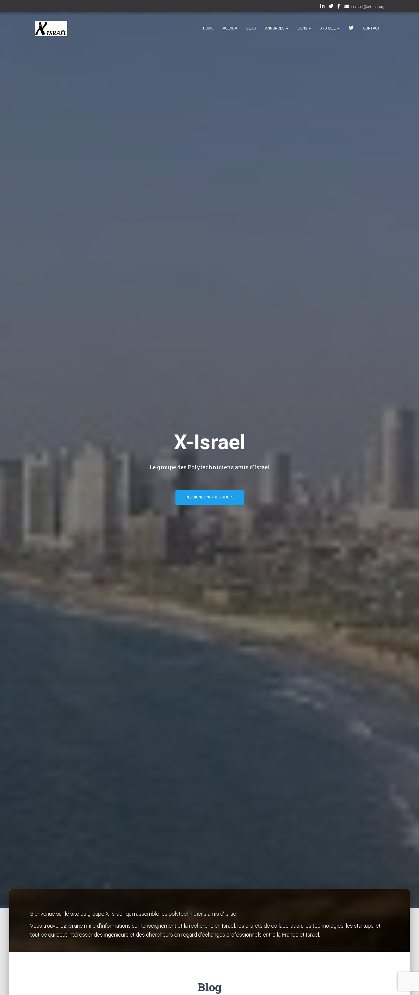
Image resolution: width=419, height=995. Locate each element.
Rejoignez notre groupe (210, 497)
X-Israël (328, 28)
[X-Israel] (51, 28)
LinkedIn (322, 7)
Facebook (338, 7)
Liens (303, 28)
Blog (251, 28)
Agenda (230, 28)
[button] (286, 28)
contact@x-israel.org (368, 7)
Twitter (331, 7)
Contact (371, 28)
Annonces (275, 28)
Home (208, 28)
